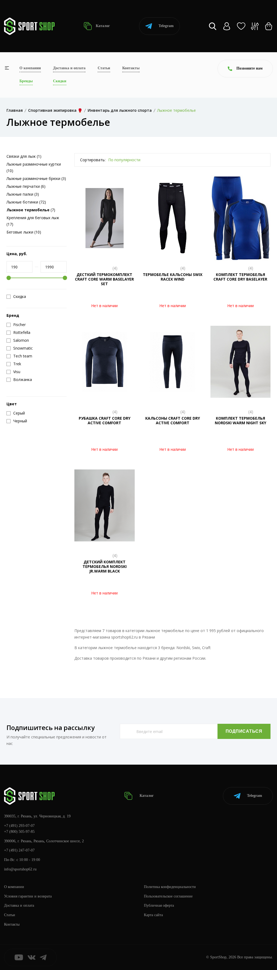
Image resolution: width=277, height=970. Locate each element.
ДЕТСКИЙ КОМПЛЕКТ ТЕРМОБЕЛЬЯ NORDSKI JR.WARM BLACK (105, 566)
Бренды (26, 81)
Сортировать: (92, 159)
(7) (30, 209)
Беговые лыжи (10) (23, 232)
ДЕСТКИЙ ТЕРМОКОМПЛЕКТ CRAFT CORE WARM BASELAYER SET (104, 279)
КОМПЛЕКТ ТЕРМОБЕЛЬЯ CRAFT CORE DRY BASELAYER (240, 277)
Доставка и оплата (69, 68)
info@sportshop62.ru (20, 869)
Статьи (104, 68)
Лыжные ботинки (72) (26, 202)
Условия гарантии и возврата (28, 896)
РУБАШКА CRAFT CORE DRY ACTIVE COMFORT (104, 420)
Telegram (166, 26)
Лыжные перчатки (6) (25, 186)
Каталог (102, 26)
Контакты (131, 68)
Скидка (19, 296)
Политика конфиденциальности (170, 887)
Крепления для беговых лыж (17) (32, 221)
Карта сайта (153, 915)
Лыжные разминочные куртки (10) (33, 167)
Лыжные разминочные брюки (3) (36, 178)
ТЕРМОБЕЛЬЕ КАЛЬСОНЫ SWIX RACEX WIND (172, 277)
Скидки (59, 81)
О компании (30, 68)
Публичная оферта (159, 905)
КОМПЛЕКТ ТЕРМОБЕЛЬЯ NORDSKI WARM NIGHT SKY (240, 420)
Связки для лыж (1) (23, 156)
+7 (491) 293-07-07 (19, 826)
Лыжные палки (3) (22, 194)
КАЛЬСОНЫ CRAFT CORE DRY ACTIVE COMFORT (172, 420)
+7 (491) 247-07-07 (19, 850)
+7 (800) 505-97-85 (19, 832)
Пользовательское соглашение (168, 896)
